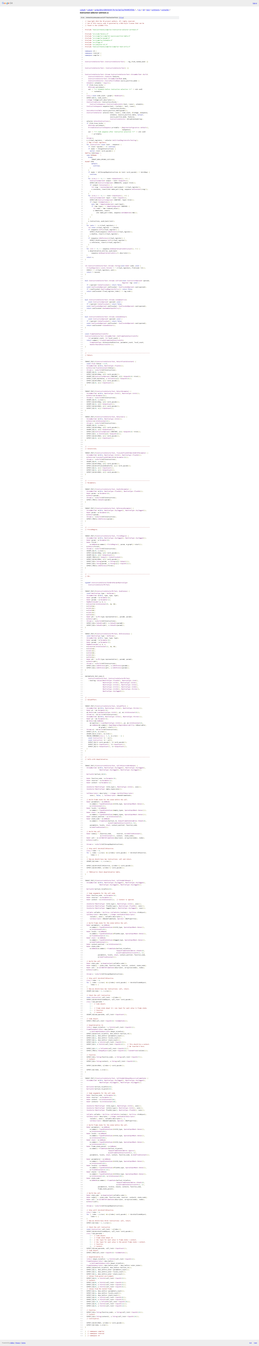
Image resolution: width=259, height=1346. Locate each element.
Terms (23, 1343)
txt (250, 1343)
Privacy (17, 1343)
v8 (144, 10)
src (139, 10)
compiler (165, 10)
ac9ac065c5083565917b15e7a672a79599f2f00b (114, 10)
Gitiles (12, 1343)
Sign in (255, 3)
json (255, 1343)
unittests (156, 10)
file (121, 17)
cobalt (82, 10)
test (148, 10)
